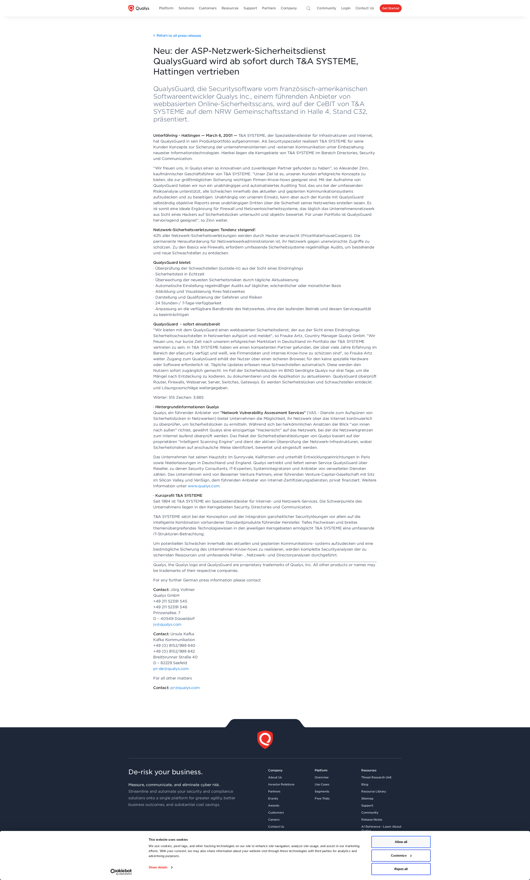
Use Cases (322, 784)
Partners (274, 791)
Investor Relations (281, 784)
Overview (322, 777)
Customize (399, 855)
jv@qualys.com (167, 624)
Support (367, 805)
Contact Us (276, 826)
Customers (276, 812)
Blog (364, 784)
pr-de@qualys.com (171, 668)
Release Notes (371, 819)
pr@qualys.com (185, 688)
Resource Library (373, 791)
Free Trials (322, 798)
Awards (273, 805)
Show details (158, 867)
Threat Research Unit (376, 777)
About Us (275, 777)
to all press (179, 36)
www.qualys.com (203, 486)
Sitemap (367, 798)
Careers (273, 819)
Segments (322, 791)
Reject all (401, 869)
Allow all (401, 842)
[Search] (308, 8)
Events (273, 798)
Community (369, 812)
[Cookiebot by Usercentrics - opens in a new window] (121, 872)
